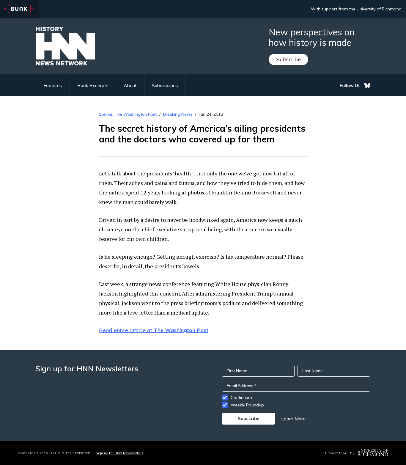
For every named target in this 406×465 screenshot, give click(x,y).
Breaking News (177, 114)
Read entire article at (153, 330)
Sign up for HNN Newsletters (120, 453)
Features (52, 85)
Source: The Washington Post (128, 114)
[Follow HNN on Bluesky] (367, 85)
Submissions (165, 85)
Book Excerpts (92, 85)
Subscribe (288, 59)
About (130, 85)
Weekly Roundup (247, 405)
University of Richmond (379, 9)
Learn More (293, 419)
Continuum (241, 397)
